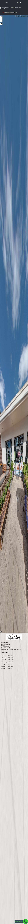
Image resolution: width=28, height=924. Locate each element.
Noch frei (19, 3)
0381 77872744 (6, 646)
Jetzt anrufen (18, 921)
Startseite (2, 7)
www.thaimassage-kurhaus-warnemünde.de (11, 649)
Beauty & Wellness (10, 7)
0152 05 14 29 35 (7, 648)
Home (6, 3)
